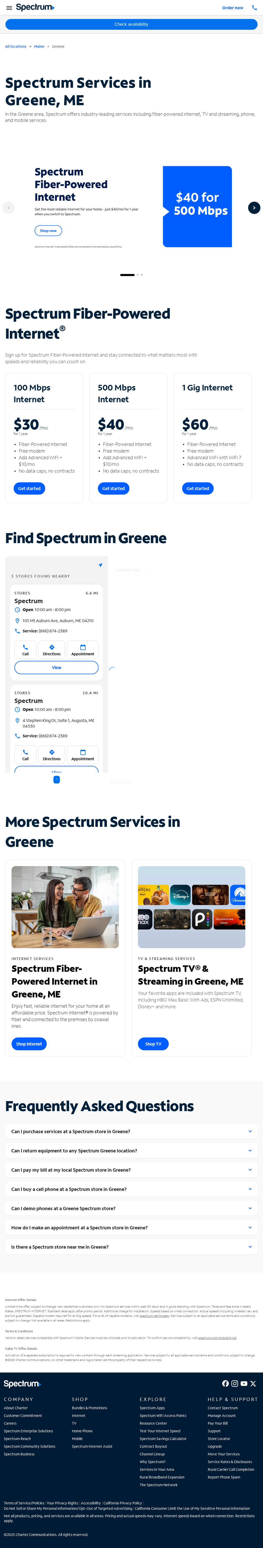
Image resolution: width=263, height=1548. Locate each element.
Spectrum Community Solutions (29, 1446)
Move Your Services (224, 1454)
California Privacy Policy (123, 1503)
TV (74, 1423)
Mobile (77, 1438)
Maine (39, 46)
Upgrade (215, 1446)
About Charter (15, 1407)
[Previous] (9, 208)
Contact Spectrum (223, 1407)
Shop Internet (29, 1043)
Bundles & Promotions (89, 1407)
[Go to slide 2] (138, 275)
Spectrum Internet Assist (92, 1446)
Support (214, 1430)
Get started (29, 488)
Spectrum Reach (17, 1438)
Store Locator (219, 1438)
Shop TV (153, 1043)
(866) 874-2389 (45, 630)
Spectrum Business (19, 1454)
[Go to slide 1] (127, 275)
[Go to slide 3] (142, 275)
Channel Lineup (152, 1454)
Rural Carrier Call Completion (231, 1469)
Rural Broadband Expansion (162, 1477)
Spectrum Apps (152, 1407)
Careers (10, 1423)
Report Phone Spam (224, 1477)
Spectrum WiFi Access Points (163, 1415)
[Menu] (8, 8)
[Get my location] (100, 565)
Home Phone (82, 1430)
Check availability (131, 24)
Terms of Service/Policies (24, 1503)
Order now (232, 7)
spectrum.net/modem (154, 1316)
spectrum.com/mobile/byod (217, 1338)
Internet (79, 1415)
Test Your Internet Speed (160, 1430)
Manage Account (222, 1415)
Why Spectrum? (153, 1461)
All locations (15, 46)
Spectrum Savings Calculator (163, 1438)
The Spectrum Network (159, 1484)
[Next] (254, 208)
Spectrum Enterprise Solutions (28, 1430)
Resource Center (153, 1423)
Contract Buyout (153, 1446)
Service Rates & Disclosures (230, 1461)
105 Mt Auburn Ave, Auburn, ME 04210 (58, 620)
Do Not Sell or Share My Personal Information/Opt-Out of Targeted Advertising (68, 1508)
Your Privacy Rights (62, 1503)
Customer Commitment (23, 1415)
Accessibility (91, 1503)
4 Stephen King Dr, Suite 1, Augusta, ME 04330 (59, 723)
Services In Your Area (157, 1469)
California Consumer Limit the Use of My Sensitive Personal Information (192, 1508)
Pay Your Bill (218, 1423)
